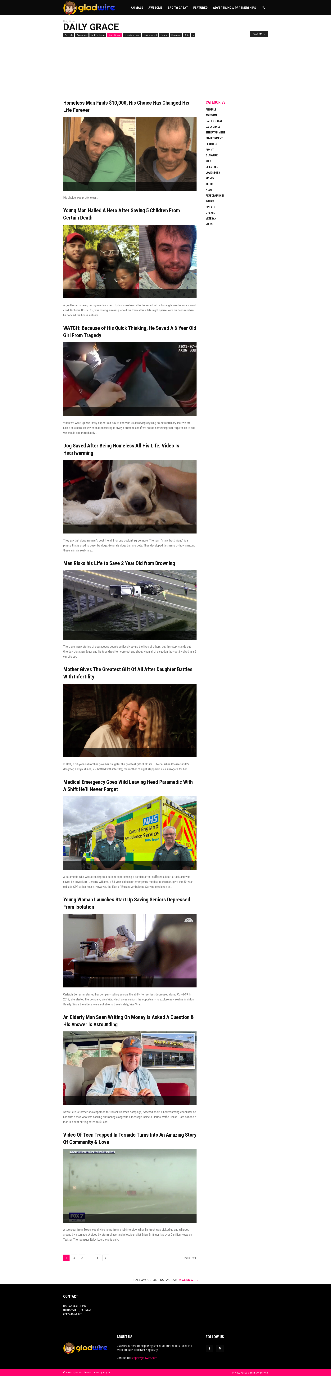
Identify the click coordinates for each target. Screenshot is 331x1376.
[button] (263, 7)
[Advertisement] (130, 71)
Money (210, 178)
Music (209, 184)
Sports (210, 207)
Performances (215, 195)
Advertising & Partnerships (234, 8)
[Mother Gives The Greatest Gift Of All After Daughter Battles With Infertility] (130, 720)
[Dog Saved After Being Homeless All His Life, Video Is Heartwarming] (130, 496)
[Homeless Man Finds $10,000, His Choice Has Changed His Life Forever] (130, 154)
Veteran (211, 218)
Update (210, 212)
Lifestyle (212, 166)
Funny (164, 34)
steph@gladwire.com (144, 1358)
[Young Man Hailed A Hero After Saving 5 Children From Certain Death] (130, 261)
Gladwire (176, 34)
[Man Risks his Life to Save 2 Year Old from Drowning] (130, 605)
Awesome (155, 8)
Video (209, 224)
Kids (187, 34)
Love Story (213, 172)
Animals (137, 8)
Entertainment (132, 34)
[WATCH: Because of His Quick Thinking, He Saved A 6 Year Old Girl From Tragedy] (130, 379)
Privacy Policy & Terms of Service (250, 1372)
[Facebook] (209, 1348)
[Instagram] (220, 1348)
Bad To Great (178, 8)
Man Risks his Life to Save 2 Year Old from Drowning (119, 563)
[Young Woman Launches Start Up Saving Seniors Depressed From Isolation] (130, 950)
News (209, 189)
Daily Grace (114, 34)
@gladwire (188, 1280)
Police (210, 201)
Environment (150, 34)
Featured (200, 8)
